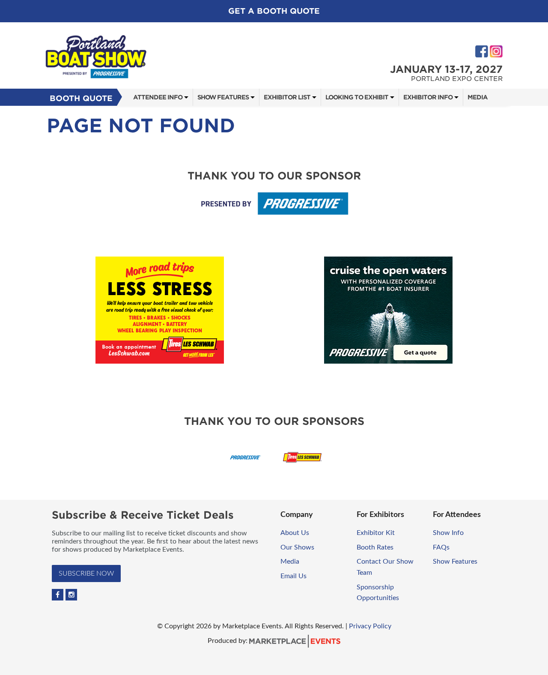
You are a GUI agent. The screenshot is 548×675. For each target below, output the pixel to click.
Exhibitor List (287, 97)
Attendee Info (157, 97)
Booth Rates (375, 547)
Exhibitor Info (428, 97)
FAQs (441, 547)
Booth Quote (81, 98)
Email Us (293, 576)
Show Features (223, 97)
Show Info (448, 532)
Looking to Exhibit (356, 97)
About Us (294, 532)
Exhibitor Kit (376, 532)
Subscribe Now (86, 573)
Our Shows (297, 547)
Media (478, 97)
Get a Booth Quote (274, 10)
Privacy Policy (370, 626)
